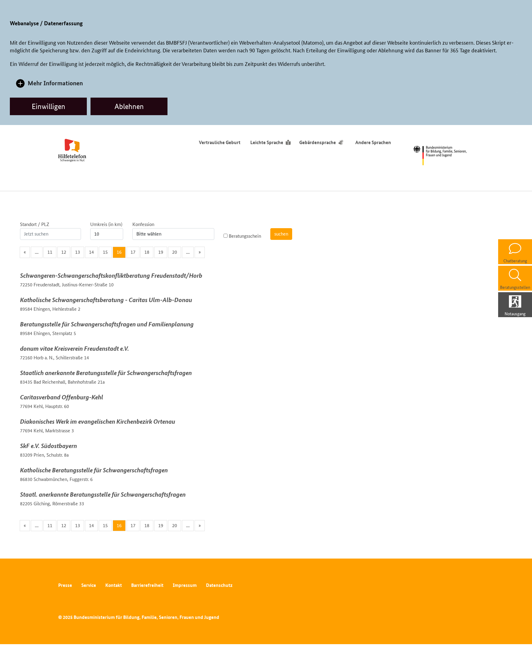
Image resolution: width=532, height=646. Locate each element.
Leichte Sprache (266, 142)
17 (133, 252)
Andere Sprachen (373, 142)
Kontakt (113, 585)
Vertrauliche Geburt (219, 142)
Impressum (185, 585)
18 (146, 252)
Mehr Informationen (55, 83)
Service (88, 585)
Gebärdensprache (317, 142)
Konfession (143, 224)
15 (105, 252)
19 (160, 252)
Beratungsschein (244, 236)
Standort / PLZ (34, 224)
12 (63, 252)
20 (174, 252)
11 (49, 252)
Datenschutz (219, 585)
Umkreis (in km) (106, 224)
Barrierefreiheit (147, 585)
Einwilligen (48, 106)
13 (77, 252)
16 (119, 252)
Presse (65, 585)
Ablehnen (129, 106)
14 (91, 252)
